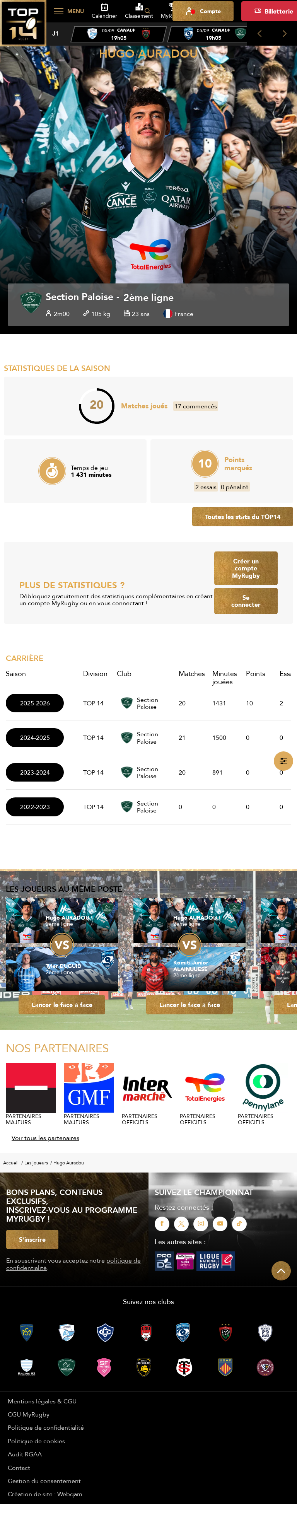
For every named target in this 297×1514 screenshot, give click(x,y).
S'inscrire (32, 1239)
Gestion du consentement (44, 1480)
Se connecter (246, 600)
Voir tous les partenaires (45, 1137)
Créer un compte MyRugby (246, 568)
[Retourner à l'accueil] (23, 27)
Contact (19, 1467)
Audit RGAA (25, 1454)
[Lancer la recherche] (147, 11)
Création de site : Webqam (45, 1493)
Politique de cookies (36, 1441)
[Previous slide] (259, 34)
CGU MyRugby (29, 1414)
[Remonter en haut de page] (281, 1270)
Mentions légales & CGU (42, 1401)
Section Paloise (79, 297)
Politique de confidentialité (46, 1427)
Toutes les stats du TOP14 (242, 517)
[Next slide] (284, 34)
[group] (118, 34)
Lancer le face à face (62, 1005)
